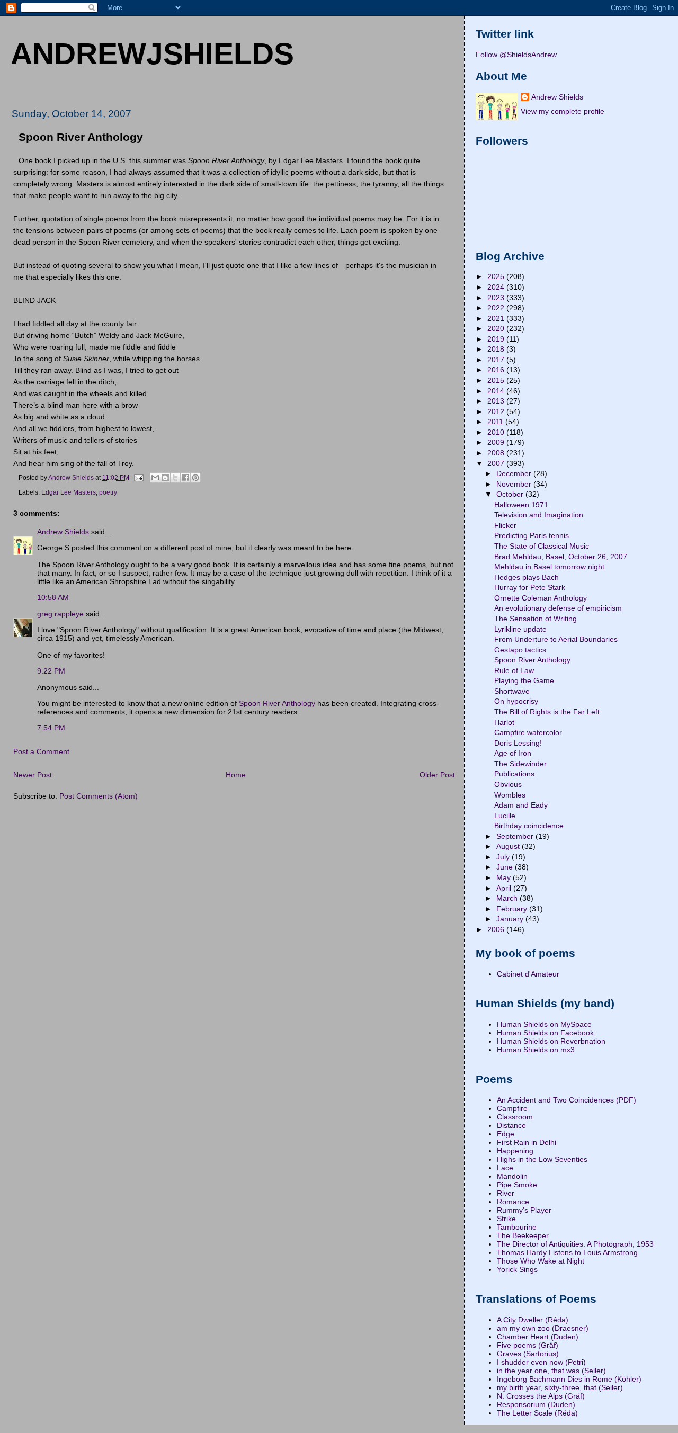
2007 (496, 463)
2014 (496, 391)
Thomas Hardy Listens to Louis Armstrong (567, 1252)
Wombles (509, 795)
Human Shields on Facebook (545, 1032)
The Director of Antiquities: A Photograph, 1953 (575, 1244)
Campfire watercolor (528, 732)
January (510, 919)
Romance (513, 1201)
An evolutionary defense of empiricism (558, 608)
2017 (496, 359)
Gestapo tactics (520, 650)
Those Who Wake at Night (540, 1261)
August (509, 846)
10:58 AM (53, 597)
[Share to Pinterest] (195, 477)
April (504, 888)
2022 (496, 307)
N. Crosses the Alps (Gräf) (541, 1396)
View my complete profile (562, 111)
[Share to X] (175, 477)
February (512, 908)
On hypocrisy (516, 701)
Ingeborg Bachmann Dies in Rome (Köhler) (569, 1379)
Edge (505, 1134)
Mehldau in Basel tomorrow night (549, 566)
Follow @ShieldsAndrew (516, 54)
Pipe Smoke (517, 1184)
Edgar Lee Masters (68, 492)
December (514, 473)
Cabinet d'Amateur (528, 974)
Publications (514, 773)
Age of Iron (512, 753)
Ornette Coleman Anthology (540, 598)
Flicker (505, 525)
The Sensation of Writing (535, 618)
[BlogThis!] (165, 477)
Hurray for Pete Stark (529, 587)
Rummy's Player (524, 1210)
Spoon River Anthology (277, 703)
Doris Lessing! (518, 743)
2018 (496, 349)
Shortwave (512, 691)
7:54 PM (51, 727)
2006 (496, 929)
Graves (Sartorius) (528, 1353)
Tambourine (517, 1227)
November (514, 484)
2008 (496, 453)
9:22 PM (51, 671)
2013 (496, 401)
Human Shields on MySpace (544, 1024)
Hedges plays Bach (526, 577)
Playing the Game (524, 680)
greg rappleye (60, 614)
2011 (496, 421)
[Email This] (155, 477)
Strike (506, 1218)
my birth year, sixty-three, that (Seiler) (560, 1387)
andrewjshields (152, 53)
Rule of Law (514, 670)
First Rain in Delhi (526, 1142)
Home (236, 775)
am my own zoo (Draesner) (542, 1328)
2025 (496, 276)
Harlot (504, 722)
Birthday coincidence (529, 825)
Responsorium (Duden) (536, 1404)
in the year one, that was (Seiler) (551, 1370)
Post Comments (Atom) (98, 796)
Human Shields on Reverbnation (551, 1041)
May (504, 877)
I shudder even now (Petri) (541, 1362)
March (508, 898)
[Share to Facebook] (185, 477)
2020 (496, 328)
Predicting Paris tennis (531, 535)
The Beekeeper (523, 1235)
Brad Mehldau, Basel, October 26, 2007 (560, 556)
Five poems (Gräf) (527, 1345)
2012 (496, 411)
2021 (496, 318)
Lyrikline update (520, 629)
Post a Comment (41, 751)
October (510, 494)
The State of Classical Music (541, 546)
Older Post (437, 775)
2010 (496, 432)
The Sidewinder (520, 763)
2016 (496, 369)
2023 (496, 297)
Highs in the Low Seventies (542, 1159)
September (516, 836)
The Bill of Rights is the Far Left (547, 711)
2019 (496, 339)
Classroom (515, 1117)
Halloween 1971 (521, 504)
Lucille (504, 815)
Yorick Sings (517, 1269)
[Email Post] (138, 477)
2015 (496, 380)
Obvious (508, 784)
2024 (496, 287)
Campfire (512, 1108)
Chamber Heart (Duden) (537, 1336)
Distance (511, 1125)
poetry (108, 492)
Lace (505, 1167)
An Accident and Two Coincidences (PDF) (566, 1100)
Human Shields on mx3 (536, 1049)
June (505, 867)
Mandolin (512, 1176)
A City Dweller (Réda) (532, 1319)
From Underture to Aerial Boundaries (556, 639)
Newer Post (32, 775)
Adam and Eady (521, 805)
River (505, 1193)
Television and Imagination (538, 514)
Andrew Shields (63, 531)
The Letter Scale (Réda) (537, 1413)
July (504, 857)
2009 (496, 442)
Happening (515, 1151)
